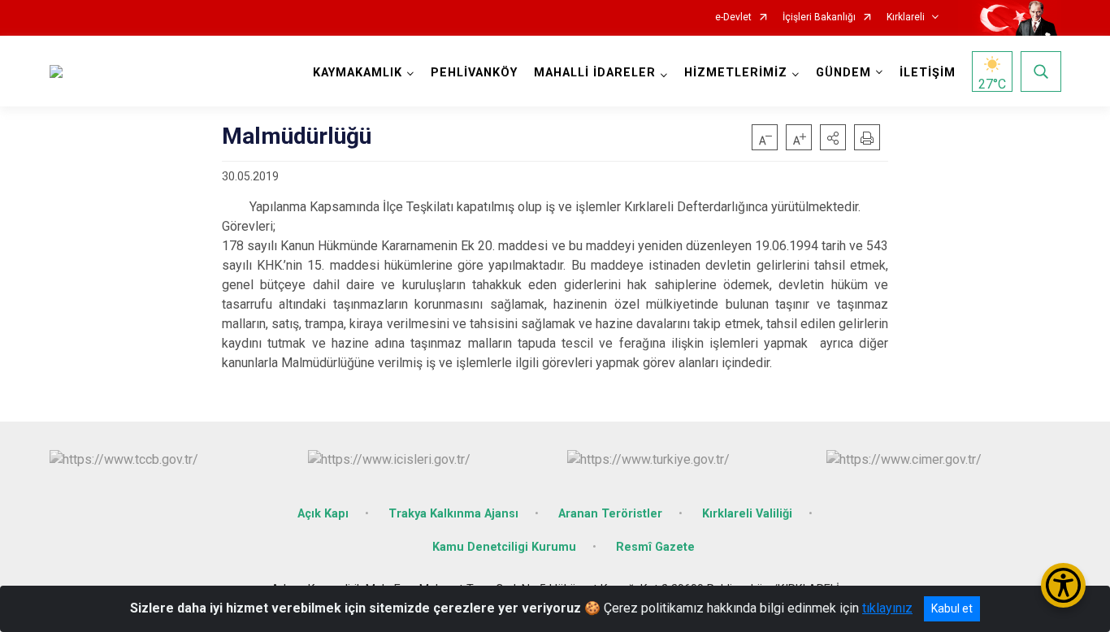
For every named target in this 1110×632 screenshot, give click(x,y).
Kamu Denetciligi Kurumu (504, 547)
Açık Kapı (323, 514)
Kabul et (952, 608)
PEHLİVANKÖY (474, 73)
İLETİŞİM (928, 73)
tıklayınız (887, 608)
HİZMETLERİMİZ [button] (735, 73)
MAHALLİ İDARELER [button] (595, 73)
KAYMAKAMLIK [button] (357, 73)
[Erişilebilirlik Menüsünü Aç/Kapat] (1063, 585)
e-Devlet (733, 17)
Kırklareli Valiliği (747, 514)
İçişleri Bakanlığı (819, 17)
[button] (833, 137)
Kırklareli (906, 17)
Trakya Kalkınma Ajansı (453, 514)
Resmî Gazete (655, 547)
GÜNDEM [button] (843, 73)
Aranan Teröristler (610, 514)
